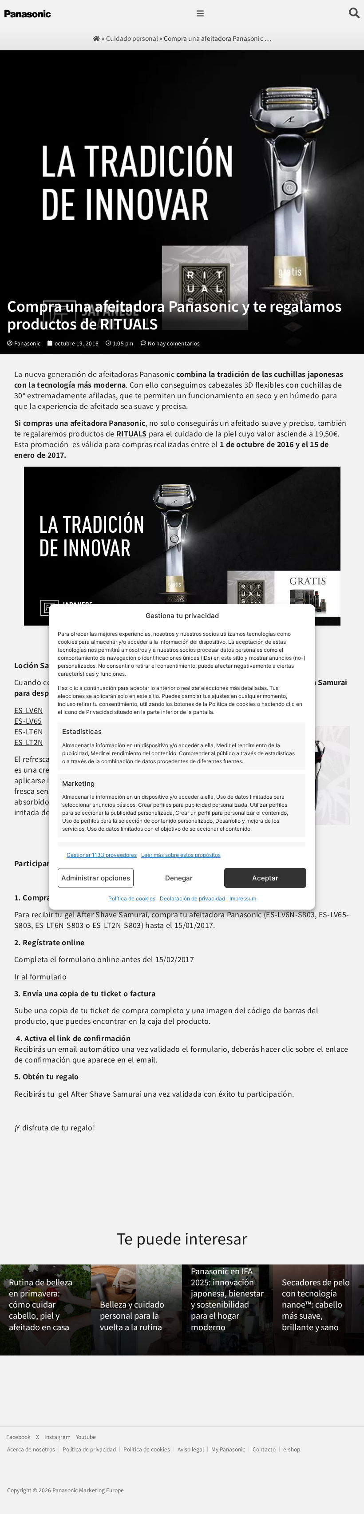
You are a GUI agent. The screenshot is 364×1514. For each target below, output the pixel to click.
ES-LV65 (28, 720)
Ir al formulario (40, 976)
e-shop (291, 1449)
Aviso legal (191, 1449)
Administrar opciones (95, 878)
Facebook (18, 1436)
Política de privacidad (89, 1449)
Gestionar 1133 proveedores (102, 855)
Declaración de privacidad (192, 898)
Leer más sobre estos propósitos (181, 855)
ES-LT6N (28, 731)
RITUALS (132, 433)
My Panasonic (228, 1449)
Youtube (86, 1436)
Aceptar (265, 878)
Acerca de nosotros (31, 1449)
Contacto (264, 1449)
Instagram (57, 1436)
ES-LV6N (28, 710)
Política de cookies (131, 898)
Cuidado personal (132, 38)
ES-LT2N (28, 742)
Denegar (179, 878)
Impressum (242, 898)
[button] (200, 14)
